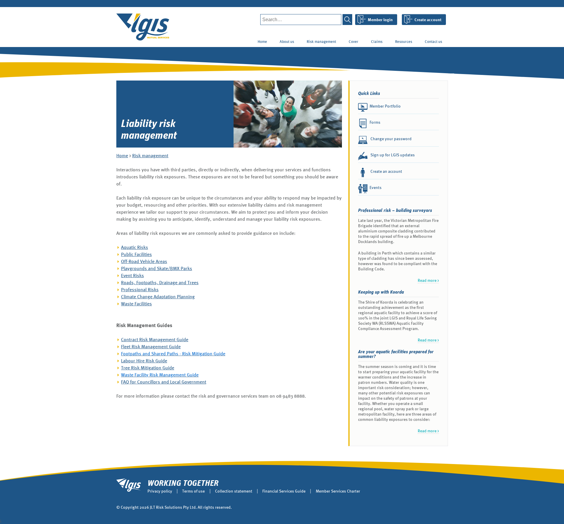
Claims (376, 41)
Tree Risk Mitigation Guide (147, 368)
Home (262, 41)
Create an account (386, 171)
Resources (403, 41)
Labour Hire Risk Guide (144, 361)
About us (287, 41)
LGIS (142, 27)
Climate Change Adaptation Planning (158, 296)
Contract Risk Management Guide (154, 339)
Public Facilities (136, 254)
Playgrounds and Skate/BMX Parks (156, 268)
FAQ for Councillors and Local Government (163, 382)
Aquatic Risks (134, 247)
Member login (380, 19)
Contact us (433, 41)
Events (376, 187)
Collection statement (233, 491)
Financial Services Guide (284, 491)
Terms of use (193, 491)
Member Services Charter (338, 491)
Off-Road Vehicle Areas (144, 261)
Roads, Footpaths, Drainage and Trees (160, 282)
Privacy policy (159, 491)
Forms (375, 122)
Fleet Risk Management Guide (151, 346)
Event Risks (132, 275)
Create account (428, 19)
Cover (353, 41)
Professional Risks (140, 289)
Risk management (321, 41)
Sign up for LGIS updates (392, 155)
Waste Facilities (136, 304)
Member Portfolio (385, 106)
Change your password (391, 138)
